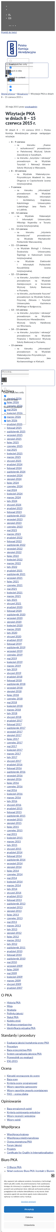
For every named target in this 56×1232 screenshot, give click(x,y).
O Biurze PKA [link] (14, 1167)
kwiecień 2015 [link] (15, 838)
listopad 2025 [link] (14, 428)
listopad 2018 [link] (14, 680)
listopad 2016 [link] (14, 768)
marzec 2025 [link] (14, 457)
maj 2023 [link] (12, 530)
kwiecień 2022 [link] (15, 560)
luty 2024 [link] (12, 501)
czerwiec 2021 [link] (15, 585)
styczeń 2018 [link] (14, 717)
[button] (52, 1175)
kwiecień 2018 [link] (15, 706)
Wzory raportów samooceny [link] (22, 1087)
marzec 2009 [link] (14, 981)
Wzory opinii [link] (14, 1120)
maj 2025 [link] (12, 450)
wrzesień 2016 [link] (15, 776)
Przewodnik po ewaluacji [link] (20, 1057)
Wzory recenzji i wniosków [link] (21, 1116)
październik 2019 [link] (16, 647)
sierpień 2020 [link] (14, 622)
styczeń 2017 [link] (14, 761)
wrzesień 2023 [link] (15, 519)
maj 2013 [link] (12, 922)
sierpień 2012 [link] (14, 933)
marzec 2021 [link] (14, 596)
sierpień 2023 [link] (14, 523)
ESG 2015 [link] (12, 1061)
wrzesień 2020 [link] (15, 618)
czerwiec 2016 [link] (15, 786)
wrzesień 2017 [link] (15, 732)
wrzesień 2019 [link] (15, 651)
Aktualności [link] (22, 94)
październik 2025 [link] (16, 431)
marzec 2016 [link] (14, 798)
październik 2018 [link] (16, 684)
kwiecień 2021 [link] (15, 593)
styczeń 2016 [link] (14, 805)
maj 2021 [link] (12, 589)
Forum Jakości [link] (14, 1145)
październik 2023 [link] (16, 516)
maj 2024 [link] (12, 490)
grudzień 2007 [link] (14, 988)
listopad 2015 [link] (14, 812)
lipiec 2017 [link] (13, 739)
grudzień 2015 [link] (14, 808)
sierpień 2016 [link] (14, 779)
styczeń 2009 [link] (14, 984)
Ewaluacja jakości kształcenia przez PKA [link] (28, 1043)
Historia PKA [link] (14, 1002)
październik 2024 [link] (16, 472)
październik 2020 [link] (16, 614)
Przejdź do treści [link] (9, 32)
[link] (14, 26)
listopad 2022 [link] (14, 541)
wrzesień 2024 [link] (15, 475)
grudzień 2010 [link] (14, 951)
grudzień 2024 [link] (14, 464)
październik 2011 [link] (16, 947)
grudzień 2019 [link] (14, 640)
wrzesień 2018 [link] (15, 688)
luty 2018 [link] (12, 713)
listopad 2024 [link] (14, 468)
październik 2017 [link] (16, 728)
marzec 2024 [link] (14, 497)
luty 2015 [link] (12, 845)
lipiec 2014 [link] (13, 871)
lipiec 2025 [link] (13, 442)
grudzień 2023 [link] (14, 508)
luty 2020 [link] (12, 633)
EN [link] (9, 18)
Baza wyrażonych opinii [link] (19, 1109)
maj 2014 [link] (12, 878)
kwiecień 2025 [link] (15, 453)
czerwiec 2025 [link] (15, 446)
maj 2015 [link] (12, 834)
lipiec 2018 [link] (13, 695)
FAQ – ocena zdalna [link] (17, 1094)
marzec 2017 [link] (14, 754)
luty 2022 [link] (12, 567)
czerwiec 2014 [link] (15, 874)
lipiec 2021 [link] (13, 581)
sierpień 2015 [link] (14, 823)
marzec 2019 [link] (14, 666)
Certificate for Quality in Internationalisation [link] (30, 1152)
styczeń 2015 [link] (14, 849)
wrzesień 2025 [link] (15, 435)
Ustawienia (29, 1225)
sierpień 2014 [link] (14, 867)
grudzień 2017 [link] (14, 721)
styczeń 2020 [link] (14, 636)
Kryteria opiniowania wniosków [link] (23, 1112)
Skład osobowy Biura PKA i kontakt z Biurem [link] (30, 1171)
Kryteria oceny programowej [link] (22, 1083)
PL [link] (9, 15)
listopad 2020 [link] (14, 611)
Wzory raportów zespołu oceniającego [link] (27, 1090)
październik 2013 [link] (16, 904)
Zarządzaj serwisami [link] (28, 1202)
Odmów (29, 1217)
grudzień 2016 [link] (14, 764)
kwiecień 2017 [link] (15, 750)
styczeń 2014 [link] (14, 893)
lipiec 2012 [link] (13, 937)
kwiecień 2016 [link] (15, 794)
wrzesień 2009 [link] (15, 966)
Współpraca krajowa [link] (18, 1134)
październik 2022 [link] (16, 545)
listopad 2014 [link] (14, 856)
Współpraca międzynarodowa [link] (23, 1138)
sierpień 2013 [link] (14, 911)
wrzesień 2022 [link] (15, 549)
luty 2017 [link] (12, 757)
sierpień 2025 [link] (14, 439)
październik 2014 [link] (16, 860)
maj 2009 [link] (12, 973)
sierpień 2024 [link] (14, 479)
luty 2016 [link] (12, 801)
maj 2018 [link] (12, 702)
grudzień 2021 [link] (14, 571)
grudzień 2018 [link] (14, 677)
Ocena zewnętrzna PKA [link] (19, 1142)
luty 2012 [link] (12, 944)
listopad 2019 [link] (14, 644)
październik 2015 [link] (16, 816)
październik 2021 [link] (16, 574)
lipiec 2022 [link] (13, 556)
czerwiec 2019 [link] (15, 655)
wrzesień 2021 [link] (15, 578)
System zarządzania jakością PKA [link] (24, 1054)
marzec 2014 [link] (14, 885)
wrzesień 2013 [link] (15, 907)
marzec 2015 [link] (14, 841)
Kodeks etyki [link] (14, 1021)
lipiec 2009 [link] (13, 969)
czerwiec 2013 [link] (15, 918)
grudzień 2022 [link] (14, 538)
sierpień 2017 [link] (14, 735)
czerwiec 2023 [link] (15, 527)
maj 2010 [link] (12, 962)
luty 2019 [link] (12, 669)
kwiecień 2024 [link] (15, 494)
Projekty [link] (11, 1149)
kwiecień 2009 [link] (15, 977)
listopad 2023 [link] (14, 512)
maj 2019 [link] (12, 658)
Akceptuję (29, 1209)
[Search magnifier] (4, 379)
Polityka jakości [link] (15, 1013)
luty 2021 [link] (12, 600)
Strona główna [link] (8, 94)
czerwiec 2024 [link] (15, 486)
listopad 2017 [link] (14, 724)
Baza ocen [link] (12, 1079)
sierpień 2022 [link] (14, 552)
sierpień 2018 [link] (14, 691)
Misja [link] (9, 1006)
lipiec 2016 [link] (13, 783)
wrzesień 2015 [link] (15, 819)
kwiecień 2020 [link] (15, 625)
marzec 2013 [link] (14, 926)
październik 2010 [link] (16, 959)
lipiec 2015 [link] (13, 827)
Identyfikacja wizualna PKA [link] (21, 1028)
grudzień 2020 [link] (14, 607)
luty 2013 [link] (12, 929)
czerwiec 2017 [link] (15, 743)
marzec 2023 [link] (14, 534)
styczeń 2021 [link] (14, 603)
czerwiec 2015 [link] (15, 830)
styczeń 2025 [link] (14, 461)
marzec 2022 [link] (14, 563)
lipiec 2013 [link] (13, 915)
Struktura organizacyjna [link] (19, 1024)
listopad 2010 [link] (14, 955)
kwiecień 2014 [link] (15, 882)
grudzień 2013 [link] (14, 896)
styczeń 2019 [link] (14, 673)
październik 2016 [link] (16, 772)
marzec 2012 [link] (14, 940)
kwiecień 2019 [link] (15, 662)
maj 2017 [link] (12, 746)
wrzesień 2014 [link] (15, 863)
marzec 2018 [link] (14, 710)
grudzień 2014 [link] (14, 852)
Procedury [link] (12, 1046)
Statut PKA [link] (13, 1017)
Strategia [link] (11, 1010)
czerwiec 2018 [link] (15, 699)
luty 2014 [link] (12, 889)
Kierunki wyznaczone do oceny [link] (23, 1076)
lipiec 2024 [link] (13, 483)
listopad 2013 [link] (14, 900)
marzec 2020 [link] (14, 629)
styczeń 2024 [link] (14, 505)
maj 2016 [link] (12, 790)
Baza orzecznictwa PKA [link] (19, 1050)
